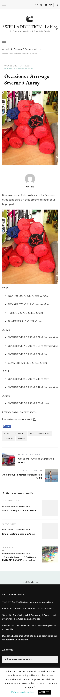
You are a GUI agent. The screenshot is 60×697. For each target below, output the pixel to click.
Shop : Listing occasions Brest (19, 510)
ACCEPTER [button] (44, 692)
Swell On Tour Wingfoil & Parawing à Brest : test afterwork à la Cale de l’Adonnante (29, 617)
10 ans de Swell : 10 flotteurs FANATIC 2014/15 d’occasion (19, 559)
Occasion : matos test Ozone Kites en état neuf (28, 608)
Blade (7, 433)
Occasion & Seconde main (18, 68)
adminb (30, 187)
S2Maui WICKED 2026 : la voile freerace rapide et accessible (29, 627)
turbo (21, 438)
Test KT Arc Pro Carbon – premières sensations (27, 602)
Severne (8, 438)
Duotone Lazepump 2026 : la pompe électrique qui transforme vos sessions (29, 637)
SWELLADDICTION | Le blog (30, 27)
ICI (34, 419)
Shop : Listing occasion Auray (18, 534)
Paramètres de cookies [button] (22, 692)
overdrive (44, 433)
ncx (32, 433)
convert (20, 433)
